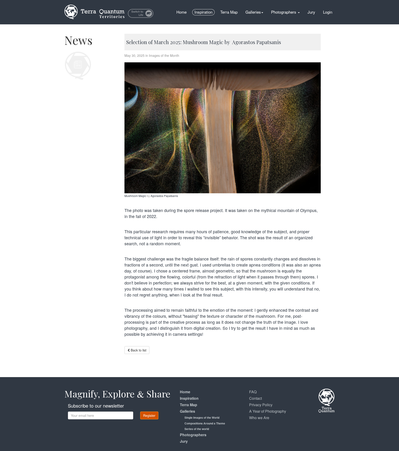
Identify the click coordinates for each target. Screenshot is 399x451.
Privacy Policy (260, 404)
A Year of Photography (267, 411)
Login (327, 12)
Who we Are (259, 417)
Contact (255, 398)
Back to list (138, 350)
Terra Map (229, 12)
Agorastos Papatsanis (164, 196)
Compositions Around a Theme (204, 423)
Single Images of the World (201, 417)
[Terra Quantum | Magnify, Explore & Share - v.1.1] (94, 6)
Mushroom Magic (135, 196)
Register (149, 415)
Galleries (253, 12)
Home (181, 12)
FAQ (253, 391)
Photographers (284, 12)
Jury (311, 12)
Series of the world (196, 429)
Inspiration (203, 12)
